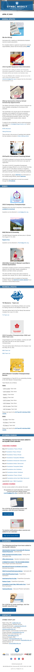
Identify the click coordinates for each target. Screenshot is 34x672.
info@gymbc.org (19, 668)
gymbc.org (13, 668)
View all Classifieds (9, 610)
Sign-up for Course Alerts (11, 535)
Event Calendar (8, 514)
